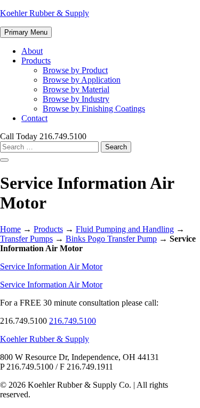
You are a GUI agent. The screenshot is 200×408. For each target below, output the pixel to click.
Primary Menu (25, 32)
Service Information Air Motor (51, 266)
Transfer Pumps (26, 238)
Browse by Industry (76, 98)
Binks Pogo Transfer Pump (111, 238)
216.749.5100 (72, 320)
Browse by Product (75, 70)
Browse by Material (76, 89)
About (32, 50)
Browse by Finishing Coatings (94, 108)
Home (10, 229)
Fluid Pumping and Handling (125, 229)
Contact (34, 118)
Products (36, 60)
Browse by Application (82, 79)
